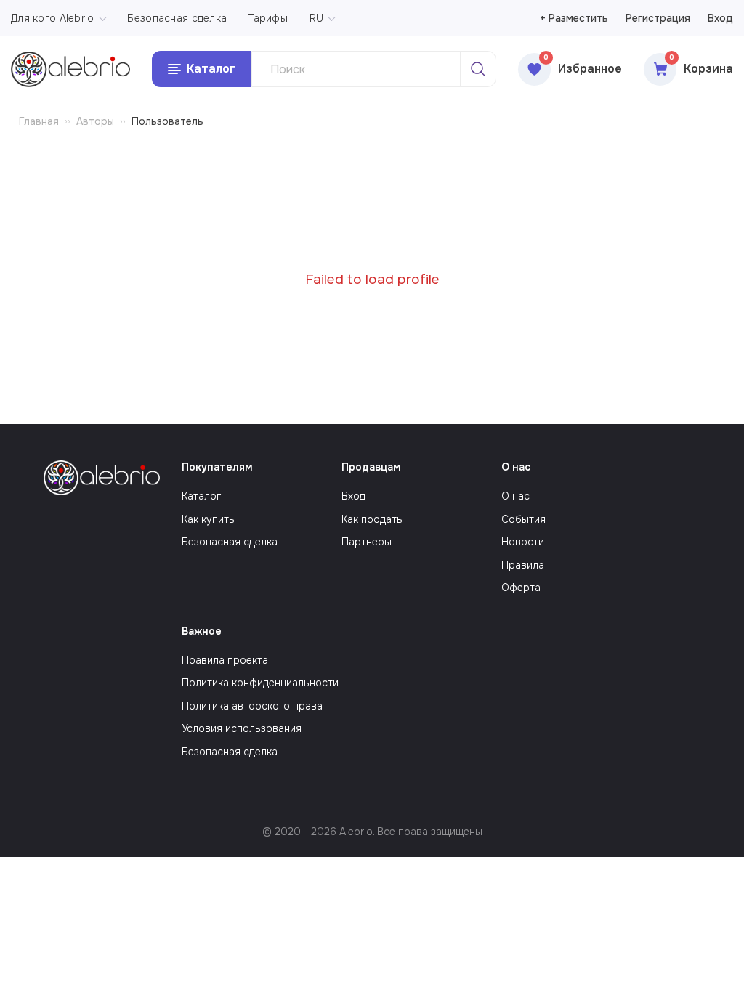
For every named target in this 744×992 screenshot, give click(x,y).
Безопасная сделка (177, 18)
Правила (522, 565)
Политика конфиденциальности (260, 682)
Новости (522, 541)
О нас (515, 496)
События (523, 519)
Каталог (201, 496)
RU (317, 18)
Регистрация (658, 18)
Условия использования (242, 728)
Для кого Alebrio (52, 18)
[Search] (478, 69)
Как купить (208, 519)
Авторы (95, 121)
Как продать (372, 519)
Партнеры (366, 541)
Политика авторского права (252, 705)
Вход (720, 18)
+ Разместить (574, 18)
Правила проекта (225, 660)
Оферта (521, 587)
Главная (39, 121)
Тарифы (268, 18)
